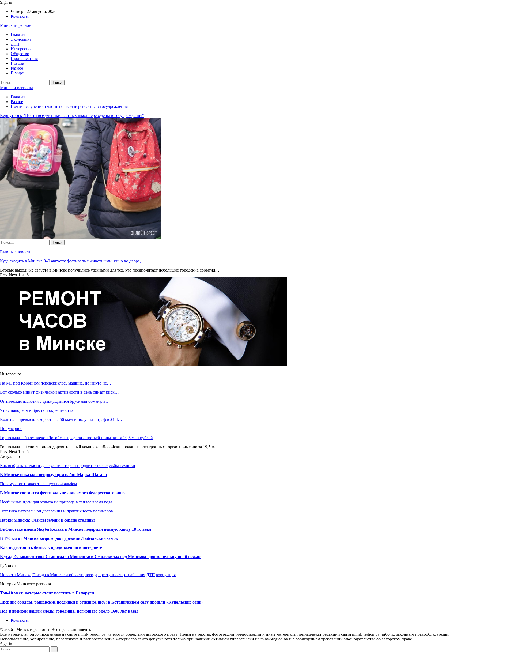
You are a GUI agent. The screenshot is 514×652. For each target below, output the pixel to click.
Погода (17, 63)
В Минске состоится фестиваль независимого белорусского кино (62, 493)
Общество (20, 53)
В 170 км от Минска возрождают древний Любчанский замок (59, 538)
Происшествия (24, 58)
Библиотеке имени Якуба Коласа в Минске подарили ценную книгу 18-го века (75, 529)
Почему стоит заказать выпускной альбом (38, 483)
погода (91, 574)
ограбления (134, 574)
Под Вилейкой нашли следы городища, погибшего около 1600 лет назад (69, 611)
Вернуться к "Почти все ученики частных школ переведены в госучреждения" (72, 115)
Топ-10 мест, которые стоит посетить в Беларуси (47, 593)
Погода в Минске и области (58, 574)
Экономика (21, 39)
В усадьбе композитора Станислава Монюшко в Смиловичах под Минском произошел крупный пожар (100, 556)
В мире (17, 73)
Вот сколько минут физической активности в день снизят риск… (59, 392)
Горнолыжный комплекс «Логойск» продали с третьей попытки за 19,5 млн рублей (76, 437)
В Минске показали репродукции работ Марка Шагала (53, 474)
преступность (110, 574)
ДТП (15, 44)
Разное (17, 68)
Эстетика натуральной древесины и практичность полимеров (56, 511)
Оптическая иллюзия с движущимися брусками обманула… (55, 401)
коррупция (166, 574)
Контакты (20, 16)
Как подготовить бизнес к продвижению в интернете (51, 547)
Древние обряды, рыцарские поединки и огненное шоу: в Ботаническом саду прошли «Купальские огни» (101, 602)
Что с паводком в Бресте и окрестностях (36, 410)
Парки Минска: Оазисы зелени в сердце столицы (47, 520)
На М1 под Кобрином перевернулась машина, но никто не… (55, 383)
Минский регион (15, 25)
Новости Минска (15, 574)
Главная (18, 34)
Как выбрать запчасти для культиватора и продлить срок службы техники (67, 465)
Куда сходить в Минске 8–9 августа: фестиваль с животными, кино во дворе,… (72, 261)
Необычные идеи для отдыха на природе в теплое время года (56, 502)
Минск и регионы (16, 87)
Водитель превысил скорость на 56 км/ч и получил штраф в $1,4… (61, 419)
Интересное (21, 49)
